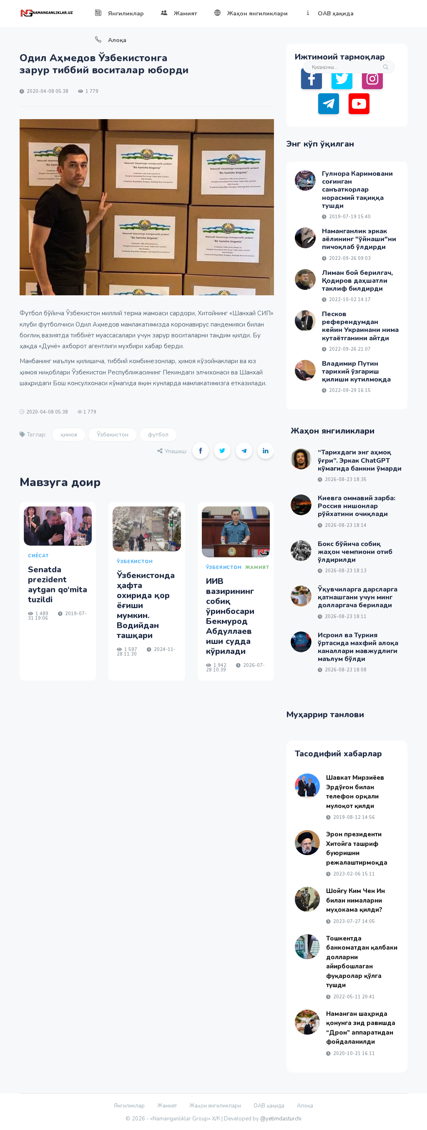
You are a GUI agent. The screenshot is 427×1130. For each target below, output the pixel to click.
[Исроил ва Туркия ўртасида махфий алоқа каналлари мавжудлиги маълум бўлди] (301, 641)
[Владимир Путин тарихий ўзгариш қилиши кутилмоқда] (305, 370)
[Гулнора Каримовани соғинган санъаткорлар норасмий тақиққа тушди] (305, 180)
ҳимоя (68, 435)
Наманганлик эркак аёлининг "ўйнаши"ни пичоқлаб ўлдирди (359, 239)
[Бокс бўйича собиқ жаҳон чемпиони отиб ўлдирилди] (301, 550)
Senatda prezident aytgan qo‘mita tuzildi (57, 584)
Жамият (185, 13)
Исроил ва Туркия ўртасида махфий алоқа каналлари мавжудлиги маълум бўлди (358, 647)
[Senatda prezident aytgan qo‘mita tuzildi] (58, 526)
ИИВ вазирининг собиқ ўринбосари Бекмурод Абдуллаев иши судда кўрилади (230, 616)
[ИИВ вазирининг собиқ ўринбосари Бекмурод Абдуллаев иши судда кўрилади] (236, 531)
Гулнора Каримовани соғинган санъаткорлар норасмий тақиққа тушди (357, 189)
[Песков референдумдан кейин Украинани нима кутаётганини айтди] (305, 320)
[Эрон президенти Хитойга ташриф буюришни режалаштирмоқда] (307, 842)
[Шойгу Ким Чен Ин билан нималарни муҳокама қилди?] (307, 899)
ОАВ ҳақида (336, 13)
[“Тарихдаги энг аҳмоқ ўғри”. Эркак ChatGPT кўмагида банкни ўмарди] (301, 459)
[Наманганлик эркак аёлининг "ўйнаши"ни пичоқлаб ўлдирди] (305, 237)
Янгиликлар (126, 13)
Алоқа (117, 40)
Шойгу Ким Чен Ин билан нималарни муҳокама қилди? (355, 900)
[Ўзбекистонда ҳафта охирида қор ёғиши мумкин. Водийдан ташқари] (147, 529)
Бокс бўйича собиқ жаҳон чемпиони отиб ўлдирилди (355, 551)
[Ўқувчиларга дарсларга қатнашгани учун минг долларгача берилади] (301, 596)
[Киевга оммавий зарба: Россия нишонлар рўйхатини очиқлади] (301, 504)
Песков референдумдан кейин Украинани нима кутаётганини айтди (360, 326)
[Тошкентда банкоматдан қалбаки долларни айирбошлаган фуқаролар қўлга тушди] (307, 946)
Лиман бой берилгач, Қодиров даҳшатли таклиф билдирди (357, 280)
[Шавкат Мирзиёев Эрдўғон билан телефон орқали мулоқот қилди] (307, 785)
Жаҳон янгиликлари (257, 13)
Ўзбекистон (112, 435)
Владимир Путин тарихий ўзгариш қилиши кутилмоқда (356, 371)
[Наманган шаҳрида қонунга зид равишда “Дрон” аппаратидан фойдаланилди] (307, 1022)
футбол (158, 435)
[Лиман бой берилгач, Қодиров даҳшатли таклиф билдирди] (305, 279)
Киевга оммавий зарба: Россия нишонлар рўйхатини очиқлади (356, 506)
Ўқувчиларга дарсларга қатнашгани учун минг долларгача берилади (357, 597)
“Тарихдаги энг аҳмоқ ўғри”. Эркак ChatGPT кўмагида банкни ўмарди (360, 460)
